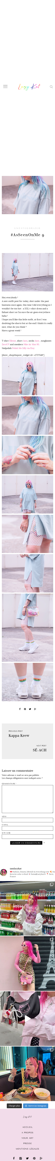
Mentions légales (27, 1149)
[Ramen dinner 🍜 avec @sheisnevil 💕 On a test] (27, 1074)
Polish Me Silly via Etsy (23, 348)
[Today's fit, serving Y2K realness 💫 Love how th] (27, 908)
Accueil (27, 1127)
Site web (6, 833)
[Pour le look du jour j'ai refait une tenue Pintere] (27, 1018)
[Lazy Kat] (29, 87)
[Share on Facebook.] (20, 709)
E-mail (5, 825)
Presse (27, 1143)
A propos (28, 1132)
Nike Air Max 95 (31, 344)
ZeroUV (5, 344)
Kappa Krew (19, 735)
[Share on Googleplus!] (35, 709)
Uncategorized (27, 228)
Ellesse (12, 340)
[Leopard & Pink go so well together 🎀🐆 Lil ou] (27, 963)
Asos (25, 340)
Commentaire (9, 784)
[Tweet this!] (30, 709)
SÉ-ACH (39, 750)
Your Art (27, 1138)
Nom (4, 816)
